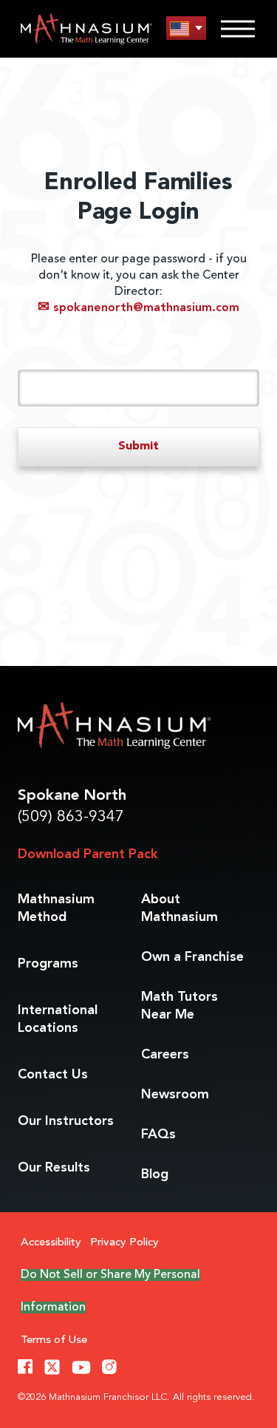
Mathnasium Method (56, 908)
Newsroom (175, 1094)
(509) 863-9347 (71, 817)
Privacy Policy (124, 1242)
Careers (165, 1054)
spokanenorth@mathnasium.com (138, 308)
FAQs (158, 1134)
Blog (154, 1174)
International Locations (58, 1019)
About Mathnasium (179, 908)
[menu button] (186, 28)
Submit (138, 446)
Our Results (54, 1167)
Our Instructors (66, 1121)
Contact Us (53, 1074)
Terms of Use (54, 1340)
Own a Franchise (192, 957)
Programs (48, 963)
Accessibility (51, 1242)
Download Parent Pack (87, 854)
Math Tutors (179, 1005)
